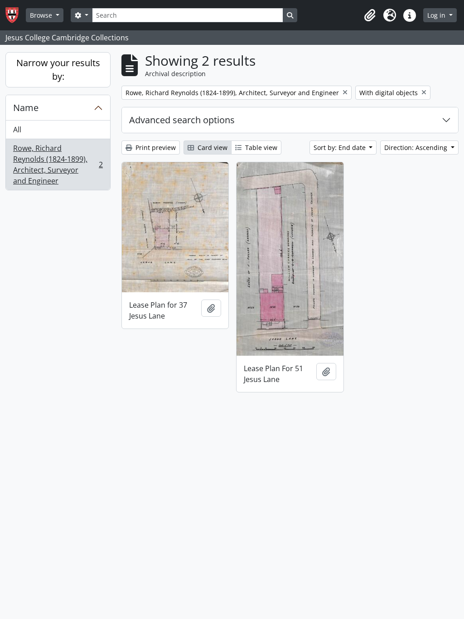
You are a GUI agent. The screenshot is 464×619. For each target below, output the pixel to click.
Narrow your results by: (58, 69)
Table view (260, 147)
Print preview (155, 147)
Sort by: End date (340, 147)
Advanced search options (182, 120)
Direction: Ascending (416, 147)
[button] (370, 15)
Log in (437, 15)
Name (26, 108)
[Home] (15, 15)
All (17, 130)
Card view (211, 147)
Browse (42, 15)
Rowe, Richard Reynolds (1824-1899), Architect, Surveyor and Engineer (58, 164)
